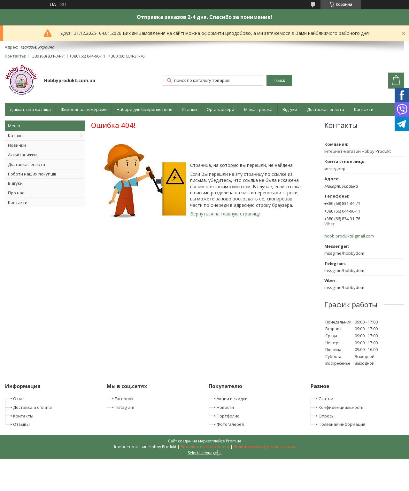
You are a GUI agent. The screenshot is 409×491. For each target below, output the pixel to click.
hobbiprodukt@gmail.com (349, 236)
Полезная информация (342, 424)
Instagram (124, 407)
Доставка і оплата (325, 109)
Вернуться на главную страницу (225, 214)
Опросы (327, 416)
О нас (18, 398)
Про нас (16, 193)
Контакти (364, 109)
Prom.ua (233, 441)
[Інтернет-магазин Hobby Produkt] (21, 81)
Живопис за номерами (84, 109)
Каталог (16, 135)
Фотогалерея (230, 424)
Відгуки (289, 109)
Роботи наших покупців (32, 174)
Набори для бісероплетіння (144, 109)
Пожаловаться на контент (205, 446)
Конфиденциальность (341, 407)
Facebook (124, 398)
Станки (189, 109)
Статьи (326, 398)
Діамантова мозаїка (30, 109)
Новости (225, 407)
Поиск (279, 80)
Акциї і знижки (22, 155)
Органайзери (220, 109)
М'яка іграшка (258, 109)
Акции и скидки (232, 398)
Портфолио (228, 416)
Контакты (23, 416)
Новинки (17, 145)
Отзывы (21, 424)
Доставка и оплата (32, 407)
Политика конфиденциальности (264, 446)
